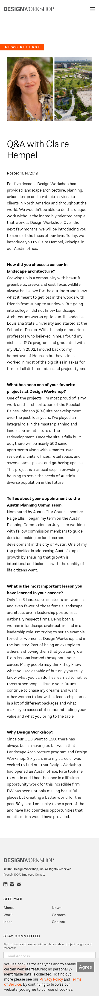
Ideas (7, 922)
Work (8, 915)
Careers (59, 915)
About (8, 908)
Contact (58, 922)
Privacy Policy (51, 979)
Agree (85, 967)
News (56, 908)
